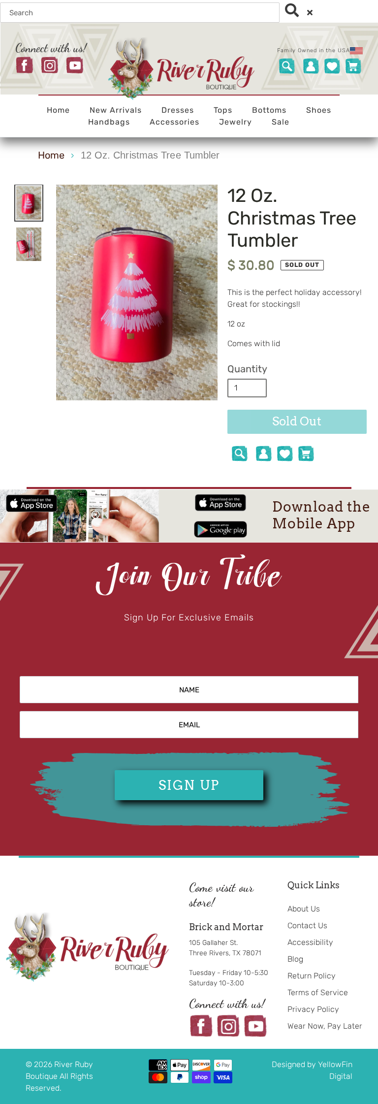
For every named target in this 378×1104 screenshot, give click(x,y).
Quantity (247, 369)
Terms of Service (317, 992)
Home (51, 155)
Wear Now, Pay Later (324, 1026)
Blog (295, 959)
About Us (303, 908)
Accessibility (310, 942)
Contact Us (307, 925)
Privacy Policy (313, 1009)
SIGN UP (189, 785)
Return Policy (311, 975)
